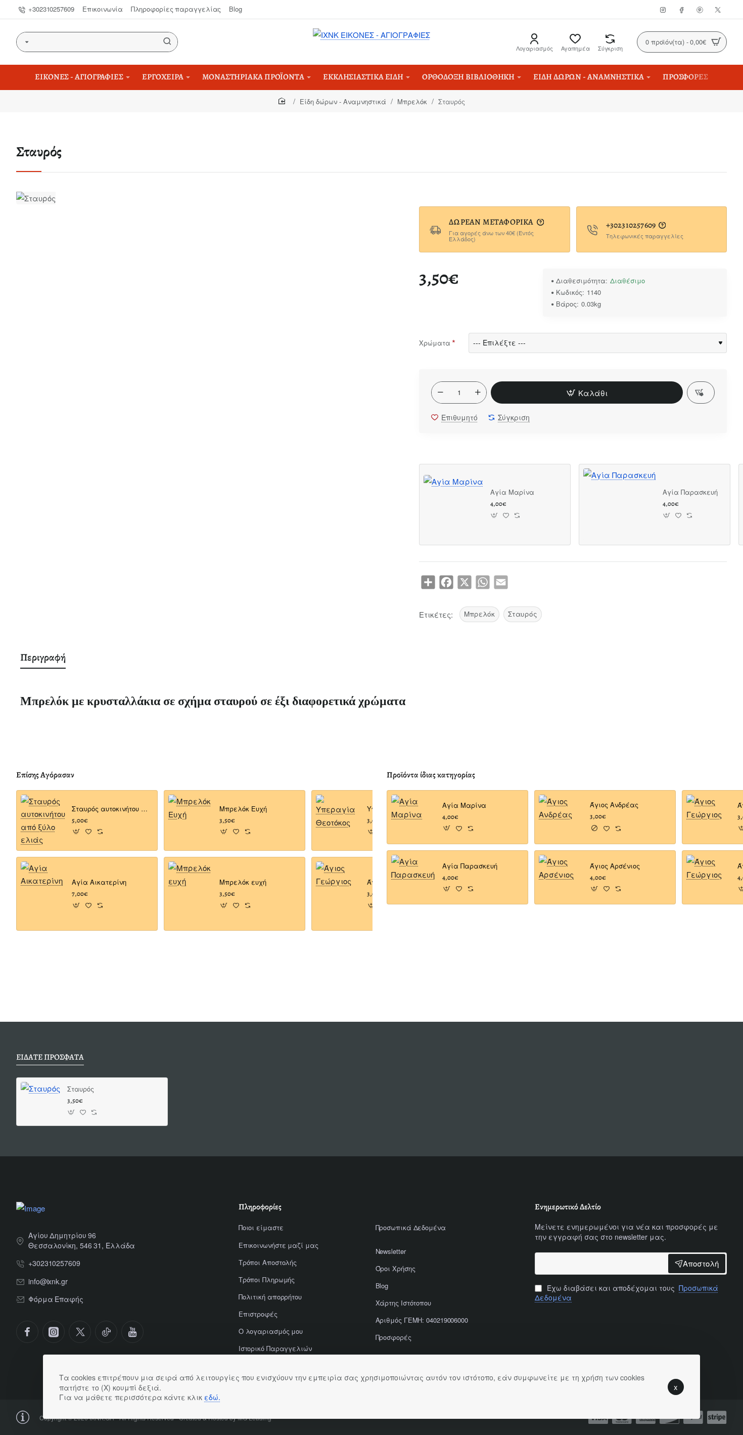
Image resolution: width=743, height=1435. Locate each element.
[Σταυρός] (40, 1101)
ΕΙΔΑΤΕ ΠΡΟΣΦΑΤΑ (50, 1057)
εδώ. (212, 1397)
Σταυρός (522, 614)
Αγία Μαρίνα (512, 492)
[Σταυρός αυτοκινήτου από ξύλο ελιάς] (43, 820)
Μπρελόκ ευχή (242, 882)
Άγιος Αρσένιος (615, 866)
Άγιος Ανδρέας (614, 805)
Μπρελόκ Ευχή (243, 809)
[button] (587, 392)
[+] (478, 392)
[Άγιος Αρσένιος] (561, 877)
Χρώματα (434, 342)
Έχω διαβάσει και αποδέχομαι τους (626, 1293)
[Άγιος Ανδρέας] (561, 817)
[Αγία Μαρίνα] (453, 505)
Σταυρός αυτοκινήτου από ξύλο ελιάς (111, 809)
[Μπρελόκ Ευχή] (190, 817)
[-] (440, 392)
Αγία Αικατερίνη (99, 882)
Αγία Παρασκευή (690, 492)
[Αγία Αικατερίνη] (43, 883)
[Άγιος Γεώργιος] (338, 883)
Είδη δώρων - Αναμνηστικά (343, 101)
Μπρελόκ (412, 101)
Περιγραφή (43, 657)
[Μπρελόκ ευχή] (190, 883)
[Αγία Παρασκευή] (619, 504)
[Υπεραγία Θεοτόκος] (338, 817)
